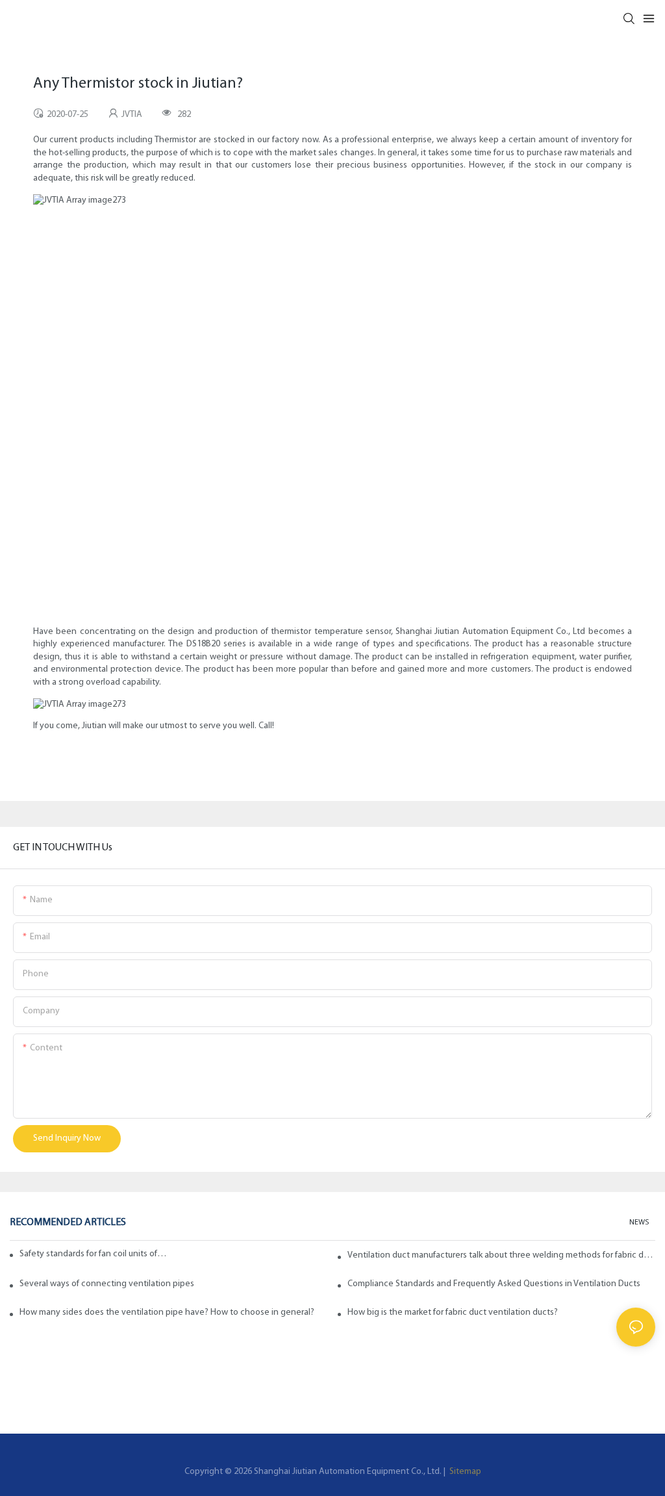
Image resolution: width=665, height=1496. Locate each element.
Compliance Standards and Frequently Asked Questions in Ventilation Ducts (493, 1284)
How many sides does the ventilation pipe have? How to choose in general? (166, 1312)
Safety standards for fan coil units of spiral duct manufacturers (93, 1254)
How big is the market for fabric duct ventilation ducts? (452, 1312)
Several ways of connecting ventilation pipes (106, 1284)
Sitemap (464, 1472)
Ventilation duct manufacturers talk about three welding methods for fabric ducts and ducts (501, 1255)
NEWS (639, 1222)
